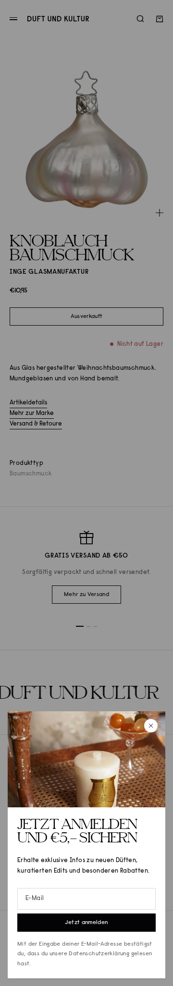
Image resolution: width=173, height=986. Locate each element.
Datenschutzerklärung (99, 954)
